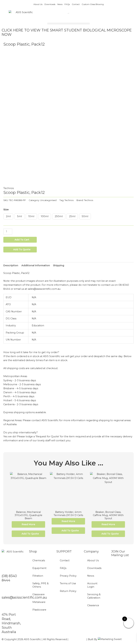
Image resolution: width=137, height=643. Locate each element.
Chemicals (38, 560)
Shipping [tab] (58, 265)
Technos (8, 188)
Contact (76, 4)
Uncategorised (48, 200)
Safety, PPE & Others (40, 585)
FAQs (67, 4)
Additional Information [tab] (35, 265)
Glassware (38, 594)
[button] (68, 23)
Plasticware (39, 609)
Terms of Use (68, 583)
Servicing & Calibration (94, 596)
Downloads (49, 4)
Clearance (93, 605)
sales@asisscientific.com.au (24, 597)
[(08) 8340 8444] (6, 568)
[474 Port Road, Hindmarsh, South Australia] (6, 607)
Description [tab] (10, 265)
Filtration (37, 575)
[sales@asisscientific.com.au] (6, 590)
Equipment (39, 568)
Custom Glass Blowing (93, 4)
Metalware (38, 602)
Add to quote (21, 249)
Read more (28, 524)
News (59, 4)
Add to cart (22, 239)
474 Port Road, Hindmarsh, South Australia (11, 623)
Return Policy (68, 591)
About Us (37, 4)
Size (6, 209)
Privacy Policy (68, 575)
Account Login (92, 585)
